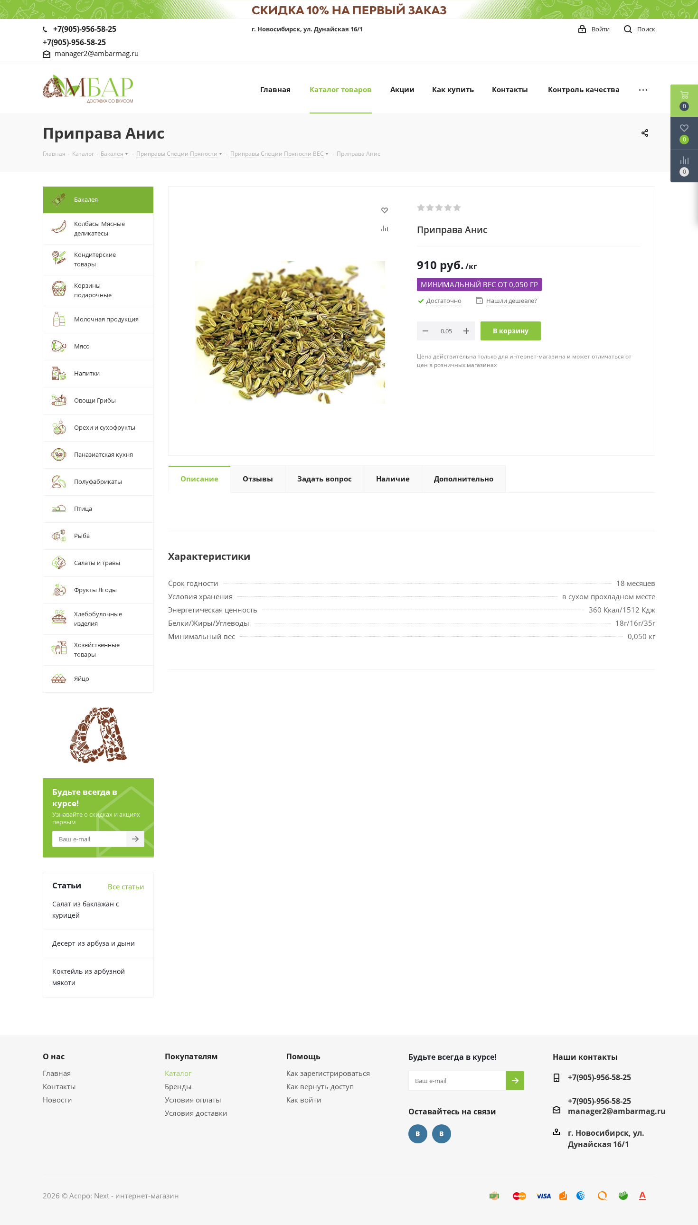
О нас (54, 1056)
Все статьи (126, 886)
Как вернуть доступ (320, 1086)
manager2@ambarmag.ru (97, 53)
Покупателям (191, 1056)
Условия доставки (196, 1113)
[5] (457, 208)
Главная (57, 1073)
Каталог (178, 1073)
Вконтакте (417, 1133)
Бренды (178, 1086)
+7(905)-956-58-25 (84, 29)
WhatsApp (441, 1133)
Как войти (303, 1099)
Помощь (303, 1056)
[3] (439, 208)
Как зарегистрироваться (328, 1073)
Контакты (59, 1086)
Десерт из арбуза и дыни (93, 943)
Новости (57, 1099)
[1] (421, 208)
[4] (448, 208)
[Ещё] (643, 88)
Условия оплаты (193, 1099)
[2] (430, 208)
